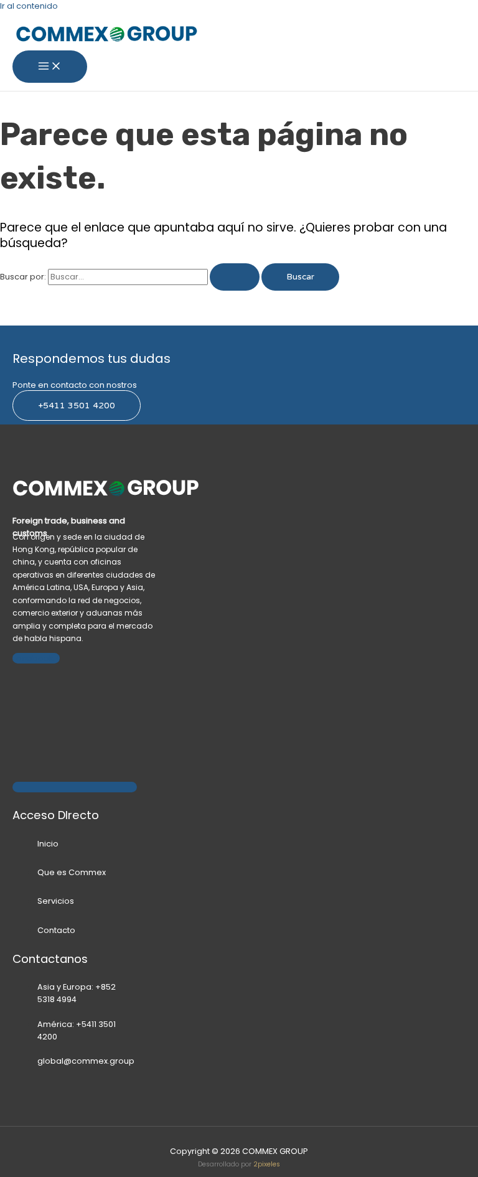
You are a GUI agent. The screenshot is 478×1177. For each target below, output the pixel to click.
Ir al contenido (29, 6)
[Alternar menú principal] (49, 66)
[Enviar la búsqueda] (235, 277)
